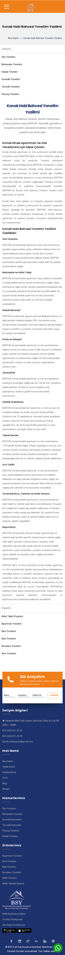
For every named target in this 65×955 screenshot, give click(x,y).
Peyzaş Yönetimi (10, 94)
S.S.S (5, 778)
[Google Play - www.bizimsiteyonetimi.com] (9, 930)
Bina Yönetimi (9, 631)
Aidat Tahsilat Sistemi (13, 883)
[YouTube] (45, 941)
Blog (4, 783)
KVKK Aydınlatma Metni (14, 914)
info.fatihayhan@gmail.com (19, 741)
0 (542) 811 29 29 (13, 730)
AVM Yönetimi (9, 878)
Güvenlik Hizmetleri (11, 819)
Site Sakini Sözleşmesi (13, 925)
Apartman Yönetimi (12, 623)
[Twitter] (20, 941)
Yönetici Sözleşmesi (12, 919)
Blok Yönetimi (9, 638)
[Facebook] (11, 941)
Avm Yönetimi (9, 653)
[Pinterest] (53, 941)
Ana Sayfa (13, 38)
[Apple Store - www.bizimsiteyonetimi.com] (24, 930)
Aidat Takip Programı (12, 616)
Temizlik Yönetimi (11, 86)
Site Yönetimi (8, 57)
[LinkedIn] (36, 941)
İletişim (6, 789)
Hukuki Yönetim (10, 71)
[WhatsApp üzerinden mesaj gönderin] (58, 948)
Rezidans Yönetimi (11, 646)
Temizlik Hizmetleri (11, 825)
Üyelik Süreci (8, 766)
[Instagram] (28, 941)
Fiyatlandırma (9, 772)
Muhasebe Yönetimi (12, 64)
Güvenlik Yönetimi (11, 79)
